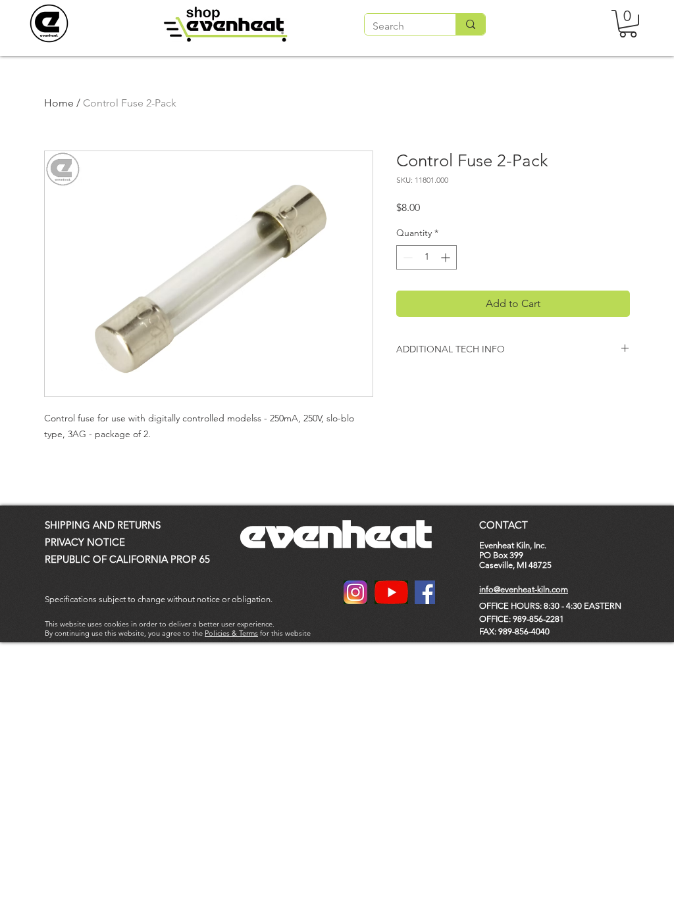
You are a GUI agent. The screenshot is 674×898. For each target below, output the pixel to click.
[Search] (470, 24)
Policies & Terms (231, 633)
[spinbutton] (426, 257)
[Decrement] (406, 257)
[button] (627, 23)
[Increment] (446, 257)
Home (59, 103)
